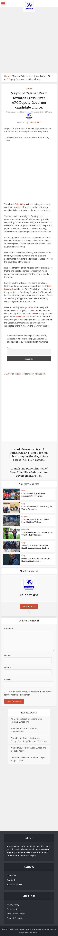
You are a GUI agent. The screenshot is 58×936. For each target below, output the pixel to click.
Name (8, 655)
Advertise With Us (15, 884)
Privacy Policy (13, 904)
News (23, 490)
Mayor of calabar (13, 373)
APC (32, 310)
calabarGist (38, 112)
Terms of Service (14, 909)
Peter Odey (20, 204)
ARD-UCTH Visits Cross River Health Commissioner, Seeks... (35, 546)
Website (8, 679)
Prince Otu (20, 316)
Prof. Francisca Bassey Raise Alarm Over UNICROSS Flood (37, 533)
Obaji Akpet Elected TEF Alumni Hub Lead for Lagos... (35, 559)
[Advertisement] (29, 40)
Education (25, 529)
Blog (23, 503)
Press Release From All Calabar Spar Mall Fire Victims (35, 520)
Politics (29, 88)
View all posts (29, 606)
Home (7, 76)
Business (24, 516)
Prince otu (40, 373)
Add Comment (23, 112)
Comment (8, 628)
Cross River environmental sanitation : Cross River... (33, 494)
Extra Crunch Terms (16, 913)
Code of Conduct (14, 918)
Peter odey (29, 373)
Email (9, 347)
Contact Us (12, 875)
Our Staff (11, 880)
